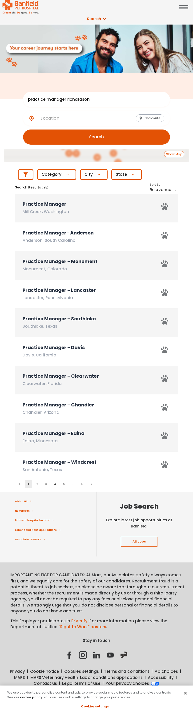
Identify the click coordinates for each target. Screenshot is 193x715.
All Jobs (139, 541)
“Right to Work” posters (82, 627)
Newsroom (22, 511)
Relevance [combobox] (160, 189)
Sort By (155, 185)
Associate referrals (28, 539)
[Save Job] (164, 206)
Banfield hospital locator (32, 520)
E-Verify (79, 621)
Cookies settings (95, 706)
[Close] (185, 693)
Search (94, 18)
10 (82, 484)
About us (21, 501)
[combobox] (92, 99)
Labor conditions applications (36, 530)
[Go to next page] (91, 484)
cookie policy (31, 697)
